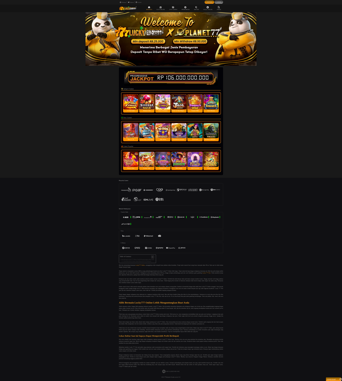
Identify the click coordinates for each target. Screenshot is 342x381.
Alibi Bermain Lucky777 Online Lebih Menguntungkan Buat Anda (137, 259)
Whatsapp (124, 2)
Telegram (132, 2)
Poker (219, 9)
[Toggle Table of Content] (152, 257)
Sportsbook (186, 9)
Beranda (149, 9)
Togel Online (208, 9)
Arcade (196, 9)
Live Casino (173, 9)
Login (219, 2)
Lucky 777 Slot (206, 273)
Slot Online (160, 9)
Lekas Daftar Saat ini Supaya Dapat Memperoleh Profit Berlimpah (137, 261)
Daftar (209, 2)
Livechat (139, 2)
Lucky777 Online (140, 265)
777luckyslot (167, 377)
